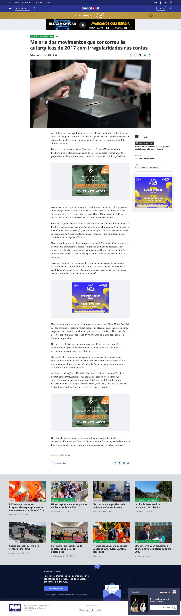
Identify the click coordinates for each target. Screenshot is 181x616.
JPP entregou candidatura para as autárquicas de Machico (69, 505)
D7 (10, 2)
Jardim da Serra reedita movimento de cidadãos (147, 505)
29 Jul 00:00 (24, 514)
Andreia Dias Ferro (57, 556)
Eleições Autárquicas (60, 455)
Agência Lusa (14, 514)
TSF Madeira (37, 2)
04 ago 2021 (49, 55)
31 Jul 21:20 (149, 511)
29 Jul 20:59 (70, 556)
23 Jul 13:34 (25, 553)
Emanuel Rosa (14, 553)
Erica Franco (55, 511)
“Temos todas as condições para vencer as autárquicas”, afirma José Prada (110, 549)
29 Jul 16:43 (66, 511)
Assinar (161, 8)
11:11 (148, 556)
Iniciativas (47, 2)
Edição (22, 8)
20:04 (109, 511)
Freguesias (26, 2)
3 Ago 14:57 (97, 556)
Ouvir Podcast (164, 607)
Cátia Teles (139, 511)
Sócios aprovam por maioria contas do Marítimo (24, 547)
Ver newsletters (56, 588)
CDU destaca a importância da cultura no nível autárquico (109, 505)
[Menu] (10, 8)
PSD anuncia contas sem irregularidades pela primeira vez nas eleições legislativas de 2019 (27, 507)
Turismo (17, 2)
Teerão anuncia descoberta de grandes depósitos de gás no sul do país (152, 147)
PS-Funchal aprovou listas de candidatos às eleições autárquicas (66, 549)
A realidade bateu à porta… (147, 167)
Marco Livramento (99, 511)
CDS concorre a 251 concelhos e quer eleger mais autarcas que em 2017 (153, 549)
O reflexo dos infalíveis (145, 158)
